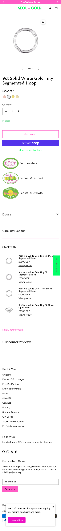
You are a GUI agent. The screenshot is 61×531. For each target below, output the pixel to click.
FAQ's (5, 393)
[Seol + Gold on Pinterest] (12, 452)
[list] (30, 40)
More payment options (30, 150)
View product (25, 265)
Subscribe (10, 489)
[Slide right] (38, 68)
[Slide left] (22, 68)
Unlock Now (17, 520)
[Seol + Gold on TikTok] (16, 452)
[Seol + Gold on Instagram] (8, 452)
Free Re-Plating (10, 384)
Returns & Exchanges (13, 379)
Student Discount (11, 412)
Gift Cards (7, 416)
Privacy (6, 407)
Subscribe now (56, 265)
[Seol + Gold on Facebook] (3, 452)
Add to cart (30, 134)
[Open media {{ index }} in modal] (24, 40)
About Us (7, 398)
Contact (6, 402)
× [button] (53, 507)
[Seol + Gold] (29, 8)
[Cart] (56, 8)
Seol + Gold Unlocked (13, 421)
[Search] (50, 8)
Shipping (7, 374)
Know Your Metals (12, 329)
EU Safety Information (13, 426)
